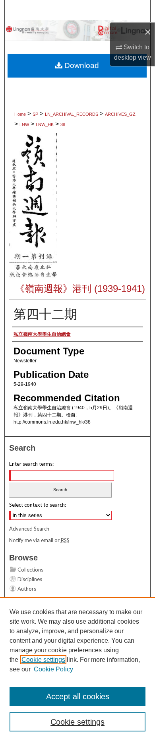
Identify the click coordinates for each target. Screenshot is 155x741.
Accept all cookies (77, 696)
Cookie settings (43, 659)
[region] (77, 669)
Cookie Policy (53, 669)
